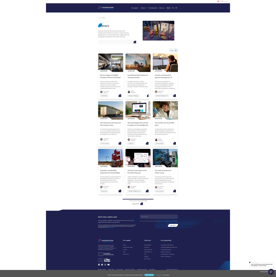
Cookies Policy (111, 269)
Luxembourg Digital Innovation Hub (169, 247)
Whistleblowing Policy (142, 269)
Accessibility (152, 269)
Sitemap (146, 256)
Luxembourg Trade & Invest (167, 245)
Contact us (146, 247)
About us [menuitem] (143, 8)
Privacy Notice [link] (166, 275)
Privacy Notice (111, 227)
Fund (124, 252)
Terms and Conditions (130, 269)
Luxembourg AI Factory (166, 249)
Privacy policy (163, 221)
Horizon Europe (159, 143)
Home (99, 17)
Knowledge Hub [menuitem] (153, 8)
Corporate (130, 143)
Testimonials (104, 95)
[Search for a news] (135, 42)
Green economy (105, 143)
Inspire (124, 245)
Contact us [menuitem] (162, 8)
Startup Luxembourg (165, 252)
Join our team (147, 258)
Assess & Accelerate (127, 247)
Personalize (159, 275)
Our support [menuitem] (134, 8)
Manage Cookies (102, 269)
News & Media (147, 245)
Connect (125, 249)
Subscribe (173, 225)
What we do (126, 254)
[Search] (173, 8)
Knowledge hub (148, 252)
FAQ (145, 254)
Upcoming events (148, 249)
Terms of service (171, 221)
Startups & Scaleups (133, 95)
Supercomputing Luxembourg (167, 254)
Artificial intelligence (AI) (162, 95)
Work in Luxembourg (165, 256)
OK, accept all (149, 275)
